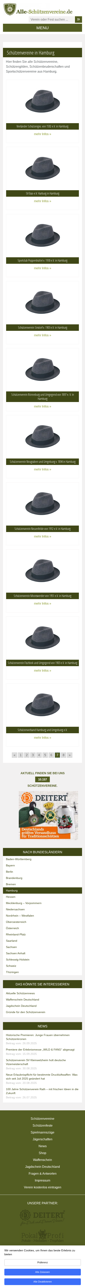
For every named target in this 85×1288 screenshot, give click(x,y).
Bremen (11, 884)
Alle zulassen (42, 1272)
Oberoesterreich (16, 921)
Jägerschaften (42, 1139)
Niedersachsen (15, 909)
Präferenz (42, 1262)
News (43, 1146)
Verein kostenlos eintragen (42, 1187)
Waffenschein (42, 1160)
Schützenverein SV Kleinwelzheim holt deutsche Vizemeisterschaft (36, 1064)
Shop (42, 1153)
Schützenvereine (42, 1118)
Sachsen (11, 947)
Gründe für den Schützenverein (25, 1012)
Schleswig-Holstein (17, 959)
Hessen (10, 896)
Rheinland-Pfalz (16, 934)
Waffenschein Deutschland (22, 999)
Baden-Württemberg (18, 859)
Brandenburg (14, 878)
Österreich (12, 928)
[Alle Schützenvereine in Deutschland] (38, 9)
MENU (42, 27)
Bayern (10, 865)
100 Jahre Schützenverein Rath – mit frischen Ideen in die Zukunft (42, 1093)
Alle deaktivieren (42, 1281)
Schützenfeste (43, 1125)
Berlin (9, 871)
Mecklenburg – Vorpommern (24, 903)
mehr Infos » (42, 134)
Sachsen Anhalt (15, 953)
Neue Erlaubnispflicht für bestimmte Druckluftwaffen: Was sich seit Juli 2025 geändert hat (41, 1078)
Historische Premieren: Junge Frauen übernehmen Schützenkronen (38, 1039)
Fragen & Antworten (43, 1173)
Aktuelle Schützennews (20, 993)
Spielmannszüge (42, 1132)
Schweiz (11, 965)
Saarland (11, 940)
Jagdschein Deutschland (21, 1005)
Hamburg (12, 890)
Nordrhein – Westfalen (20, 915)
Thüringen (12, 972)
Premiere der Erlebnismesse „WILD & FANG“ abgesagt (40, 1051)
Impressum (42, 1180)
